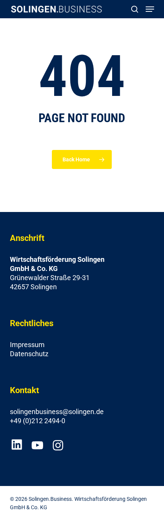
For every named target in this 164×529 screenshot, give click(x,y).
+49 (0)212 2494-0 (37, 421)
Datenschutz (29, 354)
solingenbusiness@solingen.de (57, 412)
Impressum (27, 345)
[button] (150, 9)
